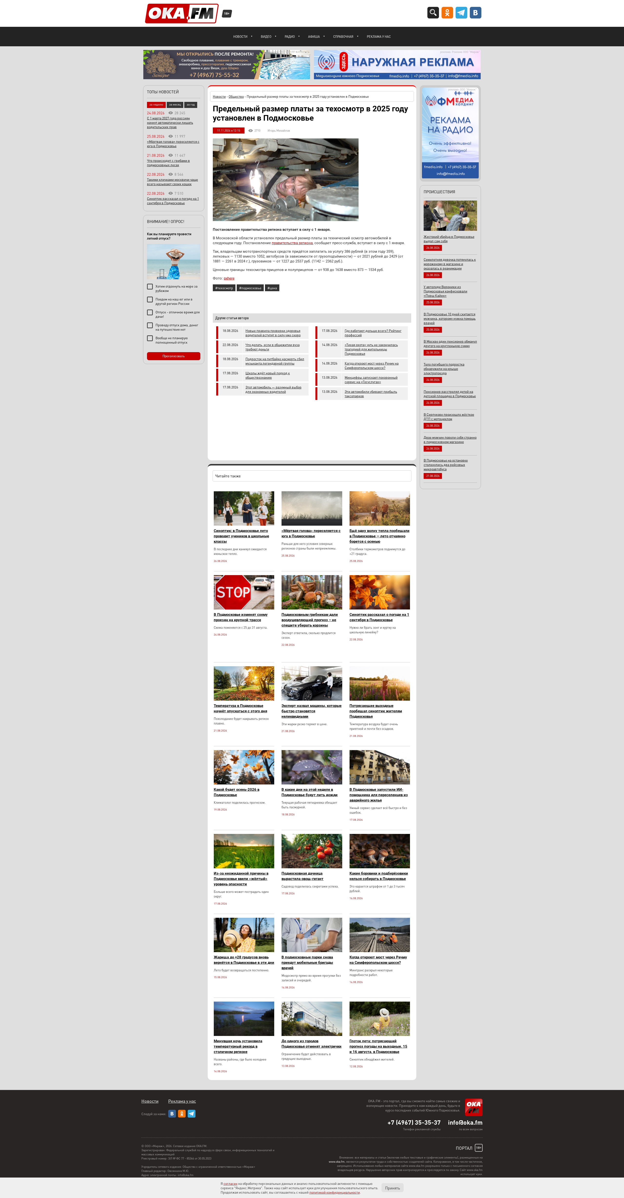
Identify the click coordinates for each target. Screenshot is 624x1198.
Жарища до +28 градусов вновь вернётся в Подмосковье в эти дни (244, 960)
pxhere (229, 278)
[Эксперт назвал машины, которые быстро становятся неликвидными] (312, 699)
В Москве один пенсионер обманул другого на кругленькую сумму (450, 343)
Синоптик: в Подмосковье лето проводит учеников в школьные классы (241, 536)
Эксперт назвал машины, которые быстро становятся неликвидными (311, 711)
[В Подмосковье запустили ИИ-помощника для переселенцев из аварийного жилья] (380, 783)
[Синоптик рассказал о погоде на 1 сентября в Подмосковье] (380, 608)
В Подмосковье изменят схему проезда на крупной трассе (241, 617)
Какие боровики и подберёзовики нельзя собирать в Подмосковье (379, 876)
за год (191, 104)
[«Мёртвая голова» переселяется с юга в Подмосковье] (312, 524)
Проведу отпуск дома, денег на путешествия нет (177, 327)
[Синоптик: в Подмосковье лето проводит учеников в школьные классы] (244, 524)
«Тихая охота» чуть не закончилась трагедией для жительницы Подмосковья (371, 349)
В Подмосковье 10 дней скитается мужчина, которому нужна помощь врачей (450, 318)
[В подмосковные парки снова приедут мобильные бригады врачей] (312, 951)
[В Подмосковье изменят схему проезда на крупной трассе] (244, 608)
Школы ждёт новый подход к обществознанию (267, 375)
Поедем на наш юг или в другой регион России (174, 301)
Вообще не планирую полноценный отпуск (172, 340)
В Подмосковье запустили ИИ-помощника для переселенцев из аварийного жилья (379, 794)
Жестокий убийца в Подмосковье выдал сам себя (449, 238)
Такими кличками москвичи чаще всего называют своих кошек (172, 181)
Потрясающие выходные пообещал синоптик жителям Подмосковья (376, 711)
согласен (230, 1183)
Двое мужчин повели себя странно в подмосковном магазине (450, 439)
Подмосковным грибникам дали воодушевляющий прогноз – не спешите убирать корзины (310, 620)
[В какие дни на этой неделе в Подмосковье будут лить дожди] (312, 783)
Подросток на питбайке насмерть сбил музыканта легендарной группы (274, 361)
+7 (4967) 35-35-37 (414, 1122)
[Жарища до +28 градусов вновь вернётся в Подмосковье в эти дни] (244, 951)
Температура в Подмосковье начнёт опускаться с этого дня (240, 708)
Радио (290, 36)
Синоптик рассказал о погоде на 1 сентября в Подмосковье (379, 617)
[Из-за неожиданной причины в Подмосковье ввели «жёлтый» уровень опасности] (244, 867)
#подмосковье (250, 288)
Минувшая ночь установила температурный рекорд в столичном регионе (238, 1046)
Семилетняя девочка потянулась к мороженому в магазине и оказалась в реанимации (450, 263)
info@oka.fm (465, 1122)
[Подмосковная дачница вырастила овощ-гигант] (312, 867)
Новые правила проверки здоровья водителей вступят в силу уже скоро (273, 332)
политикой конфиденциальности (334, 1192)
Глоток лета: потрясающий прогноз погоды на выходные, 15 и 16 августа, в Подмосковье (378, 1046)
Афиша (314, 36)
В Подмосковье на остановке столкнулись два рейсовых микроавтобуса (446, 464)
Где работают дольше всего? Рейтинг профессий (373, 332)
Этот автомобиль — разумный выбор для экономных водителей (273, 389)
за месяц (175, 104)
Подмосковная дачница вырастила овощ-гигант (302, 876)
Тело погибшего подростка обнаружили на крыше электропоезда (444, 368)
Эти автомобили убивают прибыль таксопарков (371, 393)
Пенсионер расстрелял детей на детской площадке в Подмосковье (450, 393)
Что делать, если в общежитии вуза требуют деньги (272, 346)
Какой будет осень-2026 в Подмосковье (236, 792)
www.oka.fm (337, 1161)
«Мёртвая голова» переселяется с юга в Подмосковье (311, 533)
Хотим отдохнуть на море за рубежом (176, 288)
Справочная (343, 36)
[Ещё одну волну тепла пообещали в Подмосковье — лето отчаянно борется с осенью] (380, 524)
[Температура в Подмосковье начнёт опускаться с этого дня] (244, 699)
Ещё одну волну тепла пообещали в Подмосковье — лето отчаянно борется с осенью (380, 536)
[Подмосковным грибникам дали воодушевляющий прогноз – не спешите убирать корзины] (312, 608)
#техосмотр (224, 288)
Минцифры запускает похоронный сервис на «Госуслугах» (371, 379)
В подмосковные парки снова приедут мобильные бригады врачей (307, 962)
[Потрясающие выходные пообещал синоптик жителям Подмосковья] (380, 699)
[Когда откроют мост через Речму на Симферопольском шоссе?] (380, 951)
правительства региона (292, 243)
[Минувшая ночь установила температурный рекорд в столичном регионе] (244, 1035)
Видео (266, 36)
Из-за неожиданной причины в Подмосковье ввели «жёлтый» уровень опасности (241, 878)
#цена (272, 288)
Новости (240, 36)
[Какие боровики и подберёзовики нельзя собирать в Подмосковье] (380, 867)
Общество (236, 96)
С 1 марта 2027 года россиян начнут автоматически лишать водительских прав (170, 122)
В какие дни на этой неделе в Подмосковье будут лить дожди (310, 792)
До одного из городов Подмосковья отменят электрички (311, 1044)
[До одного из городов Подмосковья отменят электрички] (312, 1035)
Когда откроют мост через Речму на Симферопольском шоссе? (372, 365)
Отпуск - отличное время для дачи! (178, 314)
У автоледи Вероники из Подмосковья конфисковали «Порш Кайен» (445, 291)
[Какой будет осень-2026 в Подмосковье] (244, 783)
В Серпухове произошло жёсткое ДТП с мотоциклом (449, 416)
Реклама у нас (379, 36)
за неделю (156, 104)
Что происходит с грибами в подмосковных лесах (168, 162)
